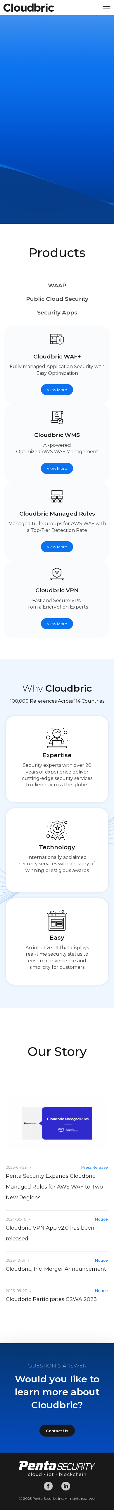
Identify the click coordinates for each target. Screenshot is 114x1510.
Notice (101, 1219)
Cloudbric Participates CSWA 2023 (51, 1299)
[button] (106, 10)
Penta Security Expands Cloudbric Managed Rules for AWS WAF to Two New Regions (54, 1187)
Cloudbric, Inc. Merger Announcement (56, 1269)
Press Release (94, 1167)
